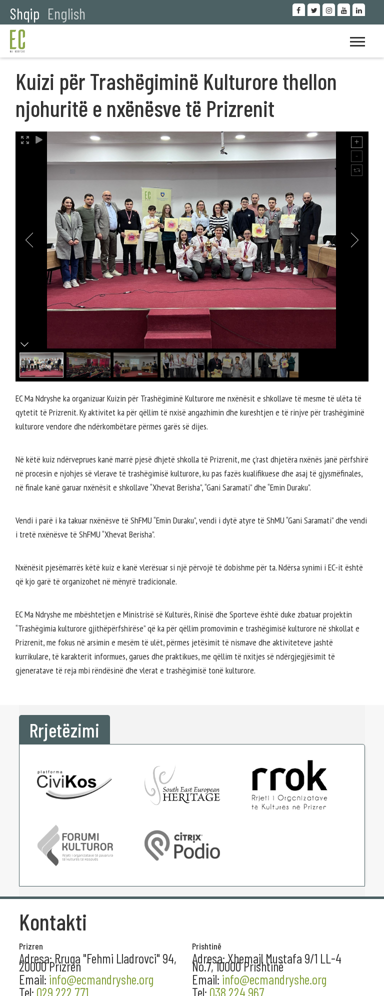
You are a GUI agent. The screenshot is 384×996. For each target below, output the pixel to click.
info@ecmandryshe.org (274, 979)
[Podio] (182, 845)
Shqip (25, 13)
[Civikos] (75, 784)
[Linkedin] (358, 10)
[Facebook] (298, 10)
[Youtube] (344, 10)
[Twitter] (314, 10)
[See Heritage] (182, 784)
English (67, 13)
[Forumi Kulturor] (75, 845)
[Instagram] (328, 10)
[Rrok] (289, 784)
